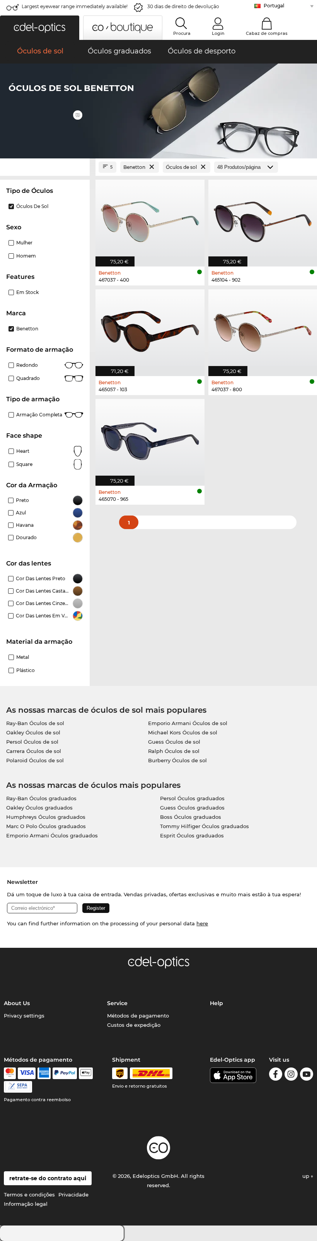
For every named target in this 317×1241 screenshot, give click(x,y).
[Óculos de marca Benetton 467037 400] (150, 219)
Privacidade (73, 1194)
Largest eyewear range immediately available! (75, 6)
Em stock (27, 292)
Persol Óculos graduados (192, 798)
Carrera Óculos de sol (33, 751)
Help (216, 1003)
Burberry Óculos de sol (177, 760)
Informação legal (26, 1204)
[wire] (18, 1087)
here (202, 923)
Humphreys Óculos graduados (45, 817)
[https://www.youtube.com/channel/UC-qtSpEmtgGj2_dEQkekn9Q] (306, 1075)
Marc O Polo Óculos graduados (46, 826)
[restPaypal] (65, 1073)
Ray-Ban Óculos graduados (41, 798)
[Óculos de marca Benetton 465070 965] (150, 438)
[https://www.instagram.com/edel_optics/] (291, 1075)
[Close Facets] (45, 167)
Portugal (274, 6)
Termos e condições (29, 1194)
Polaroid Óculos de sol (35, 760)
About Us (17, 1003)
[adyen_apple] (86, 1073)
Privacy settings (24, 1015)
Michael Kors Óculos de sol (182, 732)
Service (117, 1003)
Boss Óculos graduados (190, 817)
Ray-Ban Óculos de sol (35, 723)
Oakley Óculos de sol (33, 732)
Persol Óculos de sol (32, 742)
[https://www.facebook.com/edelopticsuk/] (275, 1075)
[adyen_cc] (9, 1073)
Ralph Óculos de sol (173, 751)
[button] (39, 27)
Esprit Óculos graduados (192, 835)
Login (218, 33)
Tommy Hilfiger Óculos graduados (204, 826)
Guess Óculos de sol (174, 742)
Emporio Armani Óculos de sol (187, 723)
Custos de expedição (133, 1025)
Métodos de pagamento (138, 1015)
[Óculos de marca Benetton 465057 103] (150, 328)
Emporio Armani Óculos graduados (52, 835)
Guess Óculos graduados (192, 807)
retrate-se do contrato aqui (47, 1178)
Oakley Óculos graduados (39, 807)
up (306, 1176)
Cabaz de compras (267, 33)
